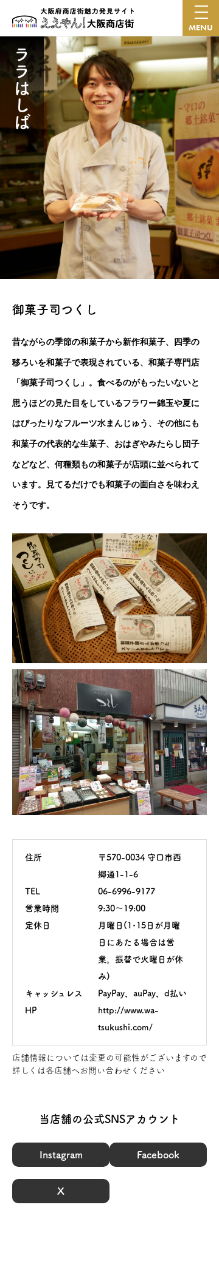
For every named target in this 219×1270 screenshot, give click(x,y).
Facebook (158, 1155)
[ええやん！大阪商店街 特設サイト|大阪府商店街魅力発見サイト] (73, 18)
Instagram (61, 1155)
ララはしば (21, 88)
